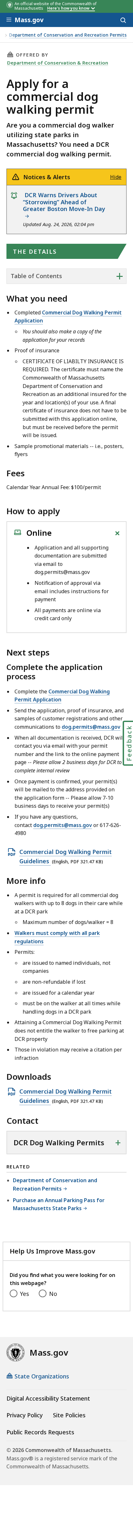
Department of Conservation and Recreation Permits (68, 35)
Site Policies (69, 1415)
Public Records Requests (40, 1432)
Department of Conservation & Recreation (57, 62)
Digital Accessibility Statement (48, 1398)
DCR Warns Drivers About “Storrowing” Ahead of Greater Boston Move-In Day (65, 205)
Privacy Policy (24, 1415)
